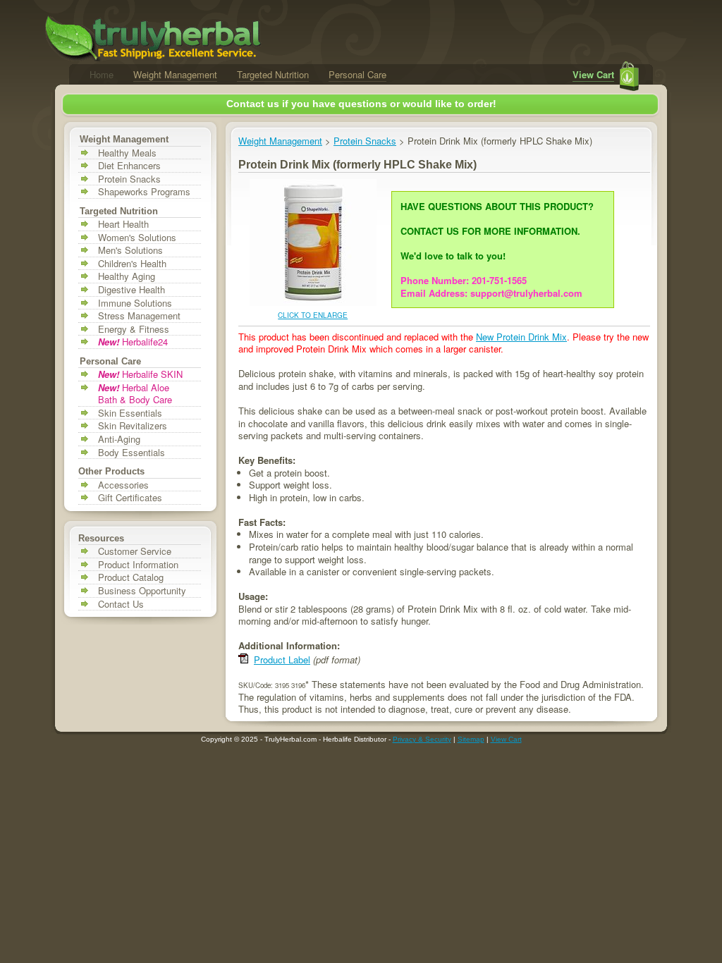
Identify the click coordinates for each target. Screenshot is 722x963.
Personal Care (357, 74)
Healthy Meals (127, 153)
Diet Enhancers (129, 165)
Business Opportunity (142, 590)
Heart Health (123, 224)
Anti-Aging (119, 439)
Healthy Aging (126, 276)
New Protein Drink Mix (521, 336)
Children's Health (132, 263)
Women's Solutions (137, 237)
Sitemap (471, 739)
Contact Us (121, 604)
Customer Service (134, 551)
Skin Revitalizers (132, 425)
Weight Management (175, 74)
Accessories (123, 485)
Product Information (138, 564)
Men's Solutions (130, 250)
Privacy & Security (422, 739)
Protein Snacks (129, 179)
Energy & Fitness (133, 329)
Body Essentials (131, 452)
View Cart (593, 74)
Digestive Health (131, 289)
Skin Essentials (130, 413)
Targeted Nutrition (273, 74)
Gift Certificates (130, 497)
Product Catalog (131, 577)
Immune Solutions (135, 303)
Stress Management (139, 315)
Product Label (282, 659)
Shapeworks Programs (144, 191)
